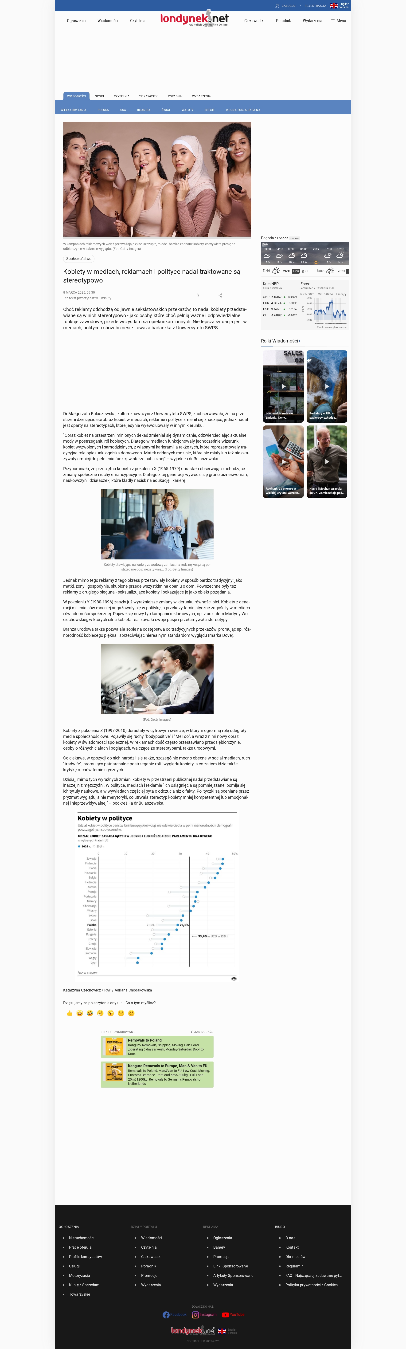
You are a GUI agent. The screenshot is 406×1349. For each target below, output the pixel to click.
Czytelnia (137, 20)
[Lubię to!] (69, 1013)
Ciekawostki (254, 20)
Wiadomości (108, 20)
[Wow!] (110, 1013)
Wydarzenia (312, 20)
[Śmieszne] (90, 1013)
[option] (93, 1238)
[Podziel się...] (220, 295)
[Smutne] (121, 1013)
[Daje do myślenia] (100, 1013)
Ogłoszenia (76, 20)
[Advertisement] (203, 48)
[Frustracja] (131, 1013)
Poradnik (283, 20)
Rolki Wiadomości (279, 341)
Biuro (280, 1227)
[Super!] (79, 1013)
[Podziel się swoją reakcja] (196, 295)
